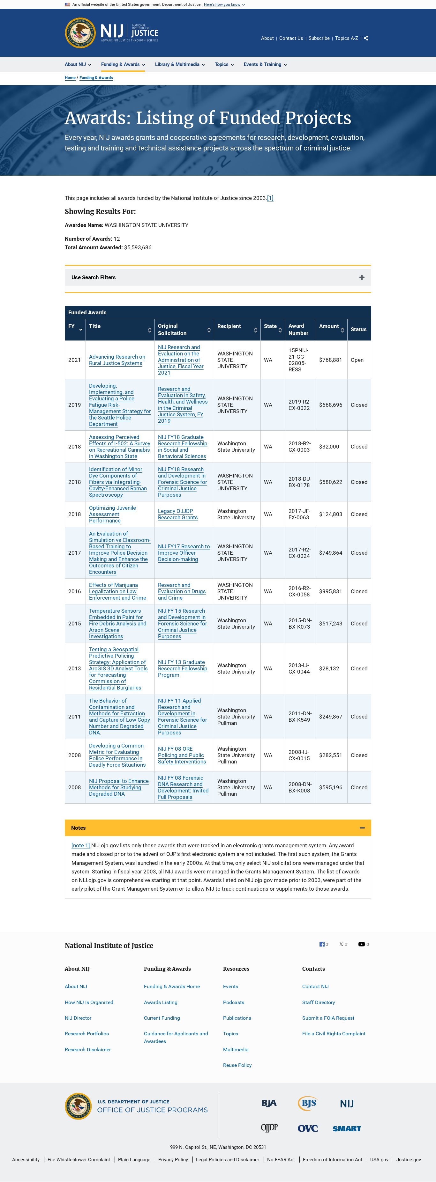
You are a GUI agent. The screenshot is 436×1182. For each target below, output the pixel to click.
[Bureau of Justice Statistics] (308, 1112)
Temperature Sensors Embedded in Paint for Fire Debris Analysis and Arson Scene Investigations (118, 623)
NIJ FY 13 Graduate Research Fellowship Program (182, 668)
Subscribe (319, 38)
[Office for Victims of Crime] (308, 1133)
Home (70, 77)
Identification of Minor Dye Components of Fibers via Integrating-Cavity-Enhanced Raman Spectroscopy (118, 482)
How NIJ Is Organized (89, 1002)
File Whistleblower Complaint (79, 1160)
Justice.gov (408, 1160)
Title (95, 326)
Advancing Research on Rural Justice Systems (117, 360)
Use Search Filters (93, 277)
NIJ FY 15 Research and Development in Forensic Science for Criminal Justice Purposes (182, 623)
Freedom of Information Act (332, 1160)
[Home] (129, 32)
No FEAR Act (281, 1160)
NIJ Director (78, 1018)
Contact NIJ (315, 986)
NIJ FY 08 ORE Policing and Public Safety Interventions (182, 755)
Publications (237, 1018)
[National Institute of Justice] (347, 1108)
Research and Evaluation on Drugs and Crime (182, 591)
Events (230, 986)
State (270, 326)
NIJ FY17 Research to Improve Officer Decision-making (184, 552)
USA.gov (379, 1160)
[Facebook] (326, 949)
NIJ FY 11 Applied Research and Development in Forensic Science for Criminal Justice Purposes (182, 716)
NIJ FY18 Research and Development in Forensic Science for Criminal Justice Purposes (182, 482)
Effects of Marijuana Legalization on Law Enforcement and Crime (117, 591)
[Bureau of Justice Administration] (269, 1108)
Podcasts (233, 1002)
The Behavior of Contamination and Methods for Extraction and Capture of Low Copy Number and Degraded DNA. (119, 716)
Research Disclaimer (88, 1050)
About (267, 38)
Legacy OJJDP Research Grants (178, 514)
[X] (346, 949)
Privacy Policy (173, 1160)
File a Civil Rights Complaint (333, 1034)
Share (371, 42)
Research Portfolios (87, 1034)
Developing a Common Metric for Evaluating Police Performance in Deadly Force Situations (117, 755)
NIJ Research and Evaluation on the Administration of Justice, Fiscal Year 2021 (181, 360)
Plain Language (134, 1160)
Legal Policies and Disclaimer (227, 1160)
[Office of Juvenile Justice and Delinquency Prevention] (269, 1133)
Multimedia (236, 1050)
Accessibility (26, 1160)
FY (75, 330)
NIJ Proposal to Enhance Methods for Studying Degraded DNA (119, 787)
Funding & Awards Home (172, 986)
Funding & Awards (96, 77)
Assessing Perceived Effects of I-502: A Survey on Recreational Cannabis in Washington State (119, 446)
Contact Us (291, 38)
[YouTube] (365, 949)
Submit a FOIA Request (328, 1018)
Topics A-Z (346, 38)
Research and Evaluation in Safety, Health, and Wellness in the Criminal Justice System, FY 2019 (183, 405)
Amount (329, 326)
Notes (78, 828)
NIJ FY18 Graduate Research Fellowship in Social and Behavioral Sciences (182, 446)
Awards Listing (160, 1002)
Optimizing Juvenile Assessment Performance (112, 514)
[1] (270, 198)
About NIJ (76, 986)
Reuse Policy (237, 1065)
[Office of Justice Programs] (80, 32)
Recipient (229, 326)
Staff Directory (318, 1002)
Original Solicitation (172, 330)
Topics (230, 1034)
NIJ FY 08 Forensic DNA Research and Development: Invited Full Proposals (183, 787)
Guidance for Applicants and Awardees (176, 1037)
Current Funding (162, 1018)
